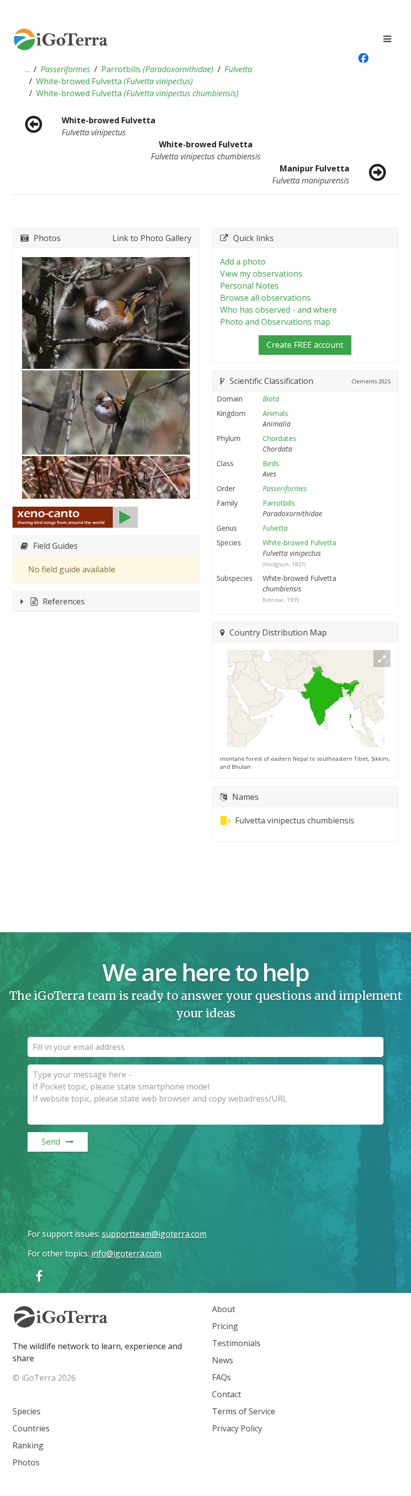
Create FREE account (305, 344)
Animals (275, 413)
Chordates (279, 438)
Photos (26, 1462)
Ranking (28, 1445)
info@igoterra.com (126, 1253)
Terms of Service (243, 1411)
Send (51, 1141)
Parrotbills (157, 69)
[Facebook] (39, 1275)
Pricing (225, 1326)
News (222, 1360)
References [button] (64, 601)
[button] (27, 69)
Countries (31, 1428)
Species (27, 1411)
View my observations (261, 273)
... (27, 69)
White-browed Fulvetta (114, 81)
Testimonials (236, 1343)
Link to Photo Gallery (151, 238)
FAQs (221, 1377)
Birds (271, 463)
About (223, 1309)
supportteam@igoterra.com (154, 1233)
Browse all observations (265, 297)
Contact (226, 1394)
